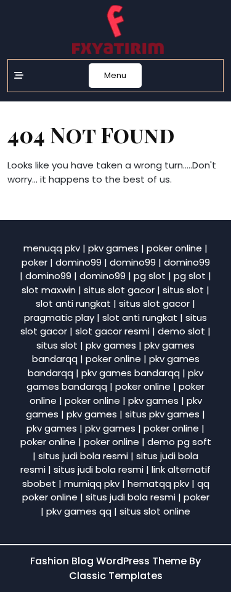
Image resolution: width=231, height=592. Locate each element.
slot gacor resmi (112, 331)
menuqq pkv (51, 248)
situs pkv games (162, 414)
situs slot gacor (119, 289)
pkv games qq (78, 511)
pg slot (150, 275)
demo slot (181, 331)
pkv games (113, 248)
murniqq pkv (92, 483)
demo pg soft (179, 441)
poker (34, 262)
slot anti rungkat (73, 303)
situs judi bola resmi (83, 455)
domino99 (78, 262)
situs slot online (155, 511)
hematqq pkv (158, 483)
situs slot (183, 289)
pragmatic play (59, 317)
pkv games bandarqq (130, 372)
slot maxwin (49, 289)
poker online (174, 248)
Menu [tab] (115, 75)
